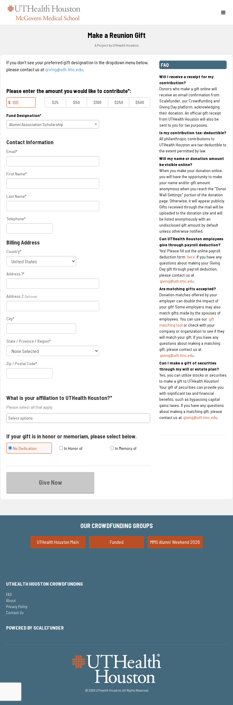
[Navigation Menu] (223, 12)
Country (13, 251)
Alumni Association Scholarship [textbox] (36, 124)
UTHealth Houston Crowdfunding (44, 584)
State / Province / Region (28, 341)
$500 (139, 102)
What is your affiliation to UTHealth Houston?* (59, 398)
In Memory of (125, 448)
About (11, 600)
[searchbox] (78, 418)
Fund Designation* (23, 115)
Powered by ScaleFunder (35, 627)
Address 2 (15, 296)
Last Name (16, 196)
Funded (116, 542)
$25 (55, 102)
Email (11, 151)
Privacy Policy (16, 606)
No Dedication (24, 448)
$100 (97, 102)
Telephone (15, 218)
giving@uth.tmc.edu (64, 69)
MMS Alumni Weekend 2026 (175, 542)
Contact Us (15, 612)
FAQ (9, 594)
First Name (16, 173)
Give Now (50, 482)
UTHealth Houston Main (58, 542)
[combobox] (52, 124)
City (10, 318)
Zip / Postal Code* (21, 363)
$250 (118, 102)
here (191, 256)
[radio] (27, 449)
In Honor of (73, 448)
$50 (76, 102)
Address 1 (15, 273)
